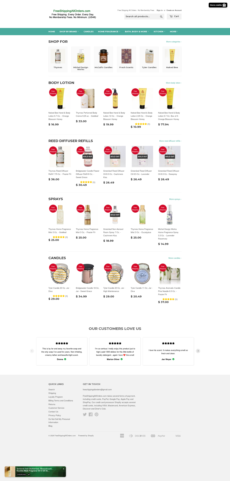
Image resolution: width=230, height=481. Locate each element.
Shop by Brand (68, 31)
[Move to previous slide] (32, 351)
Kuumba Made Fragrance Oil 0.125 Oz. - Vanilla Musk (33, 471)
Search (51, 389)
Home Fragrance (108, 31)
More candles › (175, 257)
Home (51, 31)
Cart (176, 16)
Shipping (52, 393)
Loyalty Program (55, 396)
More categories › (174, 41)
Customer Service (56, 407)
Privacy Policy (54, 415)
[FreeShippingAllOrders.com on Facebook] (91, 415)
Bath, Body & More (136, 31)
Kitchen (159, 31)
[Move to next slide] (198, 351)
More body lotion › (174, 82)
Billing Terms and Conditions (60, 400)
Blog (50, 425)
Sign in (160, 10)
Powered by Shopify (86, 435)
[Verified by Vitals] (29, 474)
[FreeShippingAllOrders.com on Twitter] (85, 415)
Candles (89, 31)
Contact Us (53, 411)
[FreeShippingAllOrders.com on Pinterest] (96, 415)
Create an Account (174, 10)
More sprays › (175, 199)
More (173, 31)
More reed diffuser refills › (170, 140)
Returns (51, 404)
